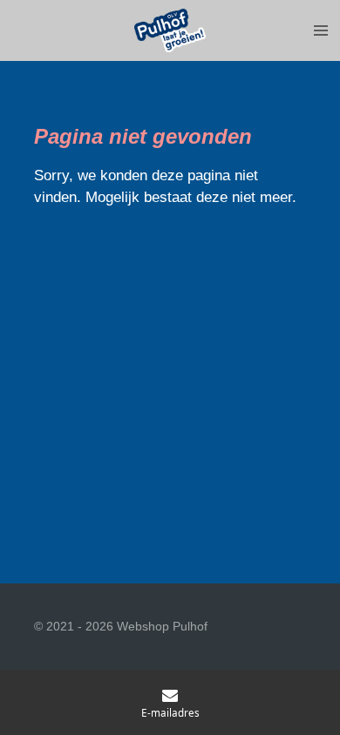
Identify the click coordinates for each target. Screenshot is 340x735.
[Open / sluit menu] (321, 30)
